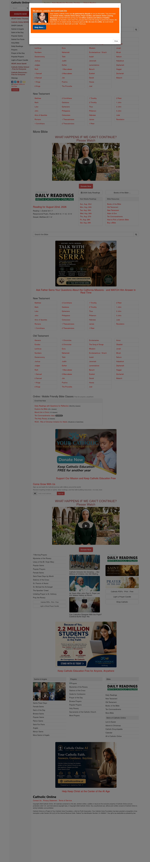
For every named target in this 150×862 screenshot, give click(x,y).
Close (116, 41)
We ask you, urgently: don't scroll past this (50, 10)
